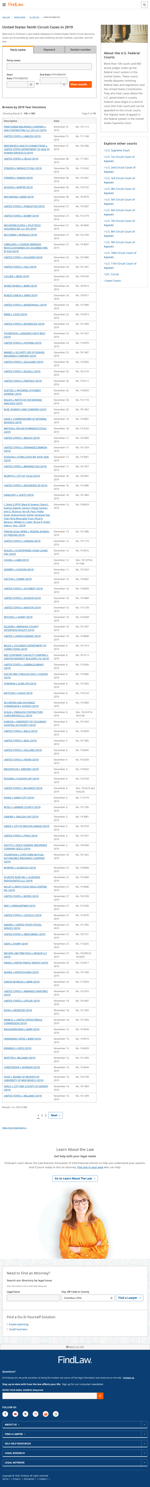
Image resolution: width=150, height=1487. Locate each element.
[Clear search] (111, 1298)
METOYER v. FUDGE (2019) (18, 693)
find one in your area (90, 1167)
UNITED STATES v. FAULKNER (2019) (23, 257)
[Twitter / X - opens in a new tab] (25, 1414)
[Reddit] (45, 1414)
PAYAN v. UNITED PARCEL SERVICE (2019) (26, 962)
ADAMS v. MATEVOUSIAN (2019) (21, 972)
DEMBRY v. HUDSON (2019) (19, 569)
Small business (18, 1329)
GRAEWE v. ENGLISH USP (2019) (21, 816)
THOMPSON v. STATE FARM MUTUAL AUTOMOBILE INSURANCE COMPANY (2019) (24, 858)
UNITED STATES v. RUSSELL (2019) (22, 371)
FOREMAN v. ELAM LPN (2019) (20, 683)
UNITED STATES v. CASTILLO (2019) (22, 915)
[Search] (144, 4)
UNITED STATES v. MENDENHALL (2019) (25, 304)
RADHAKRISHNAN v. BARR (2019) (21, 1029)
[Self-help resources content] (144, 1443)
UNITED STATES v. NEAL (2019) (20, 740)
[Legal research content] (144, 1453)
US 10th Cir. (34, 17)
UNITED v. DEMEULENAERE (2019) (22, 636)
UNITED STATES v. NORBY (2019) (21, 215)
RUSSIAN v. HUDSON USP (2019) (21, 778)
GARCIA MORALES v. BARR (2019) (22, 981)
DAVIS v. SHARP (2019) (16, 943)
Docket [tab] (80, 49)
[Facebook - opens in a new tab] (5, 1414)
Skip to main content (75, 3)
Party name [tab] (18, 49)
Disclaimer (29, 1478)
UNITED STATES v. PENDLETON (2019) (24, 206)
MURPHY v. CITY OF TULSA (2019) (22, 476)
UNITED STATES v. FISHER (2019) (21, 759)
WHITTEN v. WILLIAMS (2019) (19, 1057)
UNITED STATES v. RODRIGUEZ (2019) (24, 324)
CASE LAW (6, 17)
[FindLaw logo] (17, 4)
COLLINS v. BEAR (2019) (16, 276)
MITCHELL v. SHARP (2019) (18, 617)
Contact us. (128, 1377)
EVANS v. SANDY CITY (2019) (19, 797)
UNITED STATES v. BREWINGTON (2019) (25, 466)
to (37, 83)
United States (19, 17)
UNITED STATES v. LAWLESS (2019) (22, 136)
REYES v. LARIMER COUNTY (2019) (22, 807)
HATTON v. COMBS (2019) (18, 579)
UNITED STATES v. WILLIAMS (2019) (23, 1095)
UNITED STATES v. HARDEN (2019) (22, 541)
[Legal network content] (144, 1462)
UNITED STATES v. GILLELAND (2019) (23, 362)
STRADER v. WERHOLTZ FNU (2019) (23, 168)
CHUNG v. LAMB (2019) (16, 560)
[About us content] (144, 1424)
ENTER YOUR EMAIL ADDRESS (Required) (22, 1390)
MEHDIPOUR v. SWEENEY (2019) (21, 769)
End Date (53, 74)
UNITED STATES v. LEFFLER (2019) (22, 1000)
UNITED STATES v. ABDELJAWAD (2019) (24, 934)
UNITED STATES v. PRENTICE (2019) (23, 381)
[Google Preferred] (56, 1414)
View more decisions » (14, 1127)
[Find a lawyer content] (144, 1434)
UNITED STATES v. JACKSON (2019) (22, 598)
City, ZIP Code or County (75, 1291)
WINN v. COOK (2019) (15, 314)
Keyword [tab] (49, 49)
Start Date (17, 76)
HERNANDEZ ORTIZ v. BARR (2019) (22, 1038)
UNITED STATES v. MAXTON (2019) (22, 607)
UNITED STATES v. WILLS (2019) (21, 731)
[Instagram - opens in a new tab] (35, 1414)
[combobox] (33, 1298)
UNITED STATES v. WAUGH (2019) (22, 438)
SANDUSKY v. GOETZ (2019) (19, 495)
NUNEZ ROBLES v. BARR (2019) (20, 285)
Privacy (16, 1478)
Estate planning (18, 1324)
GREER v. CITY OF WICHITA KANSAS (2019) (26, 826)
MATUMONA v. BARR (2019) (19, 196)
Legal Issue (13, 1291)
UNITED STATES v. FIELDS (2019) (21, 158)
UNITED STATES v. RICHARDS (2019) (23, 788)
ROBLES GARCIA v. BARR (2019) (20, 295)
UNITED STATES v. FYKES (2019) (21, 835)
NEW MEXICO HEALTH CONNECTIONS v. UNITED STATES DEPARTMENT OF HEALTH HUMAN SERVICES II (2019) (27, 149)
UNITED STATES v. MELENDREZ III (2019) (25, 485)
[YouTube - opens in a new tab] (15, 1414)
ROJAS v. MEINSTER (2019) (18, 1010)
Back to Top (76, 1346)
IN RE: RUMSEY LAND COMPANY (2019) (25, 409)
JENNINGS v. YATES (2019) (17, 1048)
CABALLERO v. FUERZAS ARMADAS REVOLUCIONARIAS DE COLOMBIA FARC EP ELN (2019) (26, 248)
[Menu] (4, 4)
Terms (5, 1478)
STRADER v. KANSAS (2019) (18, 177)
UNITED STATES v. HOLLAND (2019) (23, 750)
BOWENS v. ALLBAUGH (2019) (20, 867)
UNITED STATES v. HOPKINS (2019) (22, 343)
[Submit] (100, 1396)
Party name (13, 60)
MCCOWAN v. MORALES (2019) (20, 234)
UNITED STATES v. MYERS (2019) (21, 896)
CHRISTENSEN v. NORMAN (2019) (22, 1067)
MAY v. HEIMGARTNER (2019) (19, 905)
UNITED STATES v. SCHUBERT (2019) (23, 588)
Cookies (42, 1478)
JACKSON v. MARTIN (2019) (18, 187)
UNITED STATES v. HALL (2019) (20, 266)
